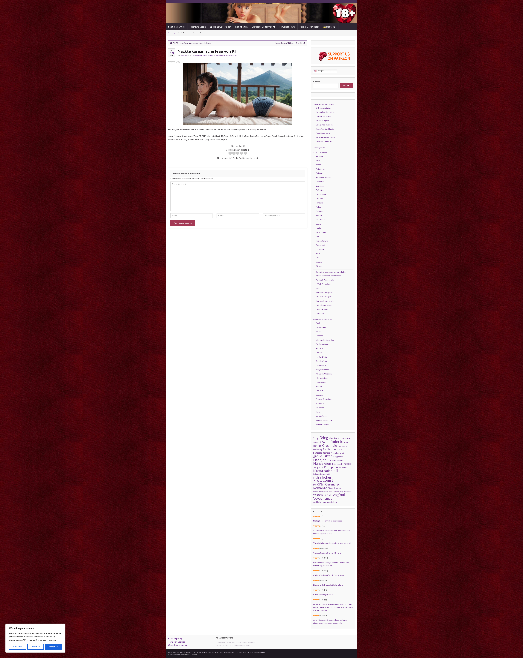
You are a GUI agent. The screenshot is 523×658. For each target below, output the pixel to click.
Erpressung (317, 450)
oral (320, 483)
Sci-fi (318, 253)
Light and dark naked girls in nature (328, 585)
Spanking (347, 491)
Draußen (319, 198)
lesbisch (342, 467)
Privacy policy (175, 638)
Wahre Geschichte (324, 420)
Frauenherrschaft (337, 453)
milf (336, 470)
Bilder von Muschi (323, 177)
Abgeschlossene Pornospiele (328, 275)
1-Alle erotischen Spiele (323, 104)
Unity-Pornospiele (324, 305)
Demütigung (342, 446)
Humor (340, 460)
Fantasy (319, 348)
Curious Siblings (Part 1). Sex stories (328, 575)
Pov (317, 236)
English (321, 70)
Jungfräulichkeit (323, 369)
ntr (314, 484)
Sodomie (319, 395)
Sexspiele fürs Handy (325, 129)
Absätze (319, 156)
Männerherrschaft (321, 474)
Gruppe (319, 211)
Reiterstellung (322, 241)
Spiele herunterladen (220, 26)
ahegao (316, 442)
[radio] (230, 154)
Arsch (205, 55)
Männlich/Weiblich (324, 374)
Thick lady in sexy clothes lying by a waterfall (332, 543)
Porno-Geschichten (309, 26)
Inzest (347, 463)
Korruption (331, 467)
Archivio (184, 55)
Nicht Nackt (321, 232)
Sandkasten (335, 488)
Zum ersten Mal (322, 424)
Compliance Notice (177, 645)
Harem (331, 460)
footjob (326, 453)
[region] (35, 638)
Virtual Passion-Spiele (325, 137)
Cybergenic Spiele (323, 108)
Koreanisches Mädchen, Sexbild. (288, 43)
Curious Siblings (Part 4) (323, 594)
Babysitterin (321, 327)
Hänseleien (322, 463)
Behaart (319, 173)
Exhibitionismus (322, 344)
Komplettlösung (287, 26)
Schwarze (320, 249)
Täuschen (320, 407)
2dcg (315, 438)
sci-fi (330, 492)
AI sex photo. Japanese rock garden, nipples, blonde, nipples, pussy (332, 532)
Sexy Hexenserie (323, 133)
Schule (319, 386)
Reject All (35, 646)
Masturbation (322, 378)
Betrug (317, 445)
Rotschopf (320, 245)
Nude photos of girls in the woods (327, 521)
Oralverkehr (321, 382)
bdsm (346, 442)
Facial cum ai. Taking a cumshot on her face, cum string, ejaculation (331, 564)
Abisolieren (346, 438)
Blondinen (320, 181)
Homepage (172, 33)
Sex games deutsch (324, 125)
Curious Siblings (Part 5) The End (327, 553)
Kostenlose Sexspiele (325, 112)
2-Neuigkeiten (319, 147)
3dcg (324, 437)
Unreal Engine (322, 309)
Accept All (53, 646)
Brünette (219, 55)
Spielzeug (320, 403)
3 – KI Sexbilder (320, 153)
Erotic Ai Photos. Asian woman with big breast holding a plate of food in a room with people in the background (333, 607)
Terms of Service (176, 641)
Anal (318, 160)
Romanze (320, 487)
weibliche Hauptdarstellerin (325, 502)
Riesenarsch (333, 484)
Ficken (318, 207)
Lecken (319, 224)
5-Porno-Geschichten (322, 319)
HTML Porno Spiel (323, 284)
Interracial (337, 464)
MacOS (319, 288)
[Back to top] (516, 651)
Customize (17, 646)
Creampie (329, 445)
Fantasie (319, 203)
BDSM (318, 331)
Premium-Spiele (198, 26)
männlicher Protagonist (323, 479)
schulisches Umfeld (320, 492)
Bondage (320, 186)
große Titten (322, 456)
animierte (335, 441)
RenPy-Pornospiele (324, 292)
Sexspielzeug (338, 492)
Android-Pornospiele (325, 280)
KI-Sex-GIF (321, 219)
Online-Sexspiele (323, 116)
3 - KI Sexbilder (196, 55)
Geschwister (321, 361)
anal (323, 441)
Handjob (319, 459)
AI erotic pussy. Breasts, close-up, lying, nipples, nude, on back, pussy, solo (330, 621)
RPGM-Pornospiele (324, 297)
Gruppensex (321, 365)
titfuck (328, 495)
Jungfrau (318, 467)
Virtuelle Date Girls (324, 141)
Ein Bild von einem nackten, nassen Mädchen (192, 43)
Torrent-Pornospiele (325, 301)
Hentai (319, 215)
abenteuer (334, 438)
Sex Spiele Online (177, 26)
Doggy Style (321, 194)
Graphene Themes (190, 655)
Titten (234, 55)
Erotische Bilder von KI (263, 26)
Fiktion (319, 352)
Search (316, 81)
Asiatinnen (211, 55)
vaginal (339, 494)
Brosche (319, 336)
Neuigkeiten (241, 26)
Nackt (226, 55)
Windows (320, 313)
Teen (318, 412)
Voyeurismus (321, 416)
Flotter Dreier (322, 357)
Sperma (319, 262)
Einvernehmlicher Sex (325, 340)
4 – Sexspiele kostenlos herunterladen (329, 272)
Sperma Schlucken (324, 399)
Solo (230, 55)
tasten (318, 494)
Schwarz (319, 390)
